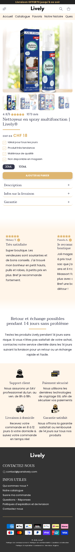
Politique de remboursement (17, 543)
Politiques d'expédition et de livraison (26, 504)
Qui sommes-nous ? (15, 485)
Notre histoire (53, 16)
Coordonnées (38, 545)
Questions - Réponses (17, 499)
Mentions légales (52, 545)
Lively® (40, 540)
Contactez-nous (13, 508)
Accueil (8, 16)
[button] (4, 9)
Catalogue (22, 16)
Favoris (37, 16)
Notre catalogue (13, 490)
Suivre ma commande (17, 495)
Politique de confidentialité (40, 543)
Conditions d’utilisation (60, 543)
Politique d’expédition (24, 545)
